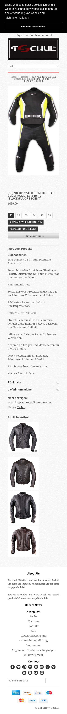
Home (14, 77)
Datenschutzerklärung (33, 640)
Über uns (33, 621)
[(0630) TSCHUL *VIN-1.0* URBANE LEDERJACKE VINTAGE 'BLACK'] (23, 451)
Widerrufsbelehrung (33, 635)
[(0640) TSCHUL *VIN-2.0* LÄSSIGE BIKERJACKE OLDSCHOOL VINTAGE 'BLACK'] (23, 523)
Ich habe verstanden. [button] (33, 26)
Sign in (21, 35)
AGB (33, 630)
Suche (33, 616)
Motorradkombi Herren (37, 402)
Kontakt (34, 626)
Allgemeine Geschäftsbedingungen (33, 650)
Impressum (33, 645)
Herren (24, 77)
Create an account (41, 35)
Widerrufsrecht (33, 654)
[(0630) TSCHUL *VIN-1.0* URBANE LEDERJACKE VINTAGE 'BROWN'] (23, 489)
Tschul (21, 407)
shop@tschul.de (16, 587)
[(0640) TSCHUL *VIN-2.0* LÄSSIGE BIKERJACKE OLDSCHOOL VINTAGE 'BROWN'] (23, 555)
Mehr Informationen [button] (17, 17)
